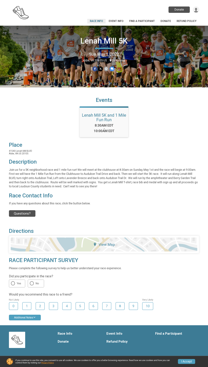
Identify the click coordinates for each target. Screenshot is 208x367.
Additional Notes (23, 317)
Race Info (96, 21)
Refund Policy (186, 21)
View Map (107, 244)
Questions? (22, 213)
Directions (118, 60)
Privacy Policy (47, 362)
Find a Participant (142, 21)
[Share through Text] (112, 68)
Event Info (116, 21)
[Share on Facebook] (94, 68)
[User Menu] (196, 10)
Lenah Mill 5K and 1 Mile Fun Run (104, 117)
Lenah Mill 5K (104, 40)
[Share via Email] (106, 68)
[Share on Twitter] (100, 68)
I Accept (186, 361)
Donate (179, 9)
